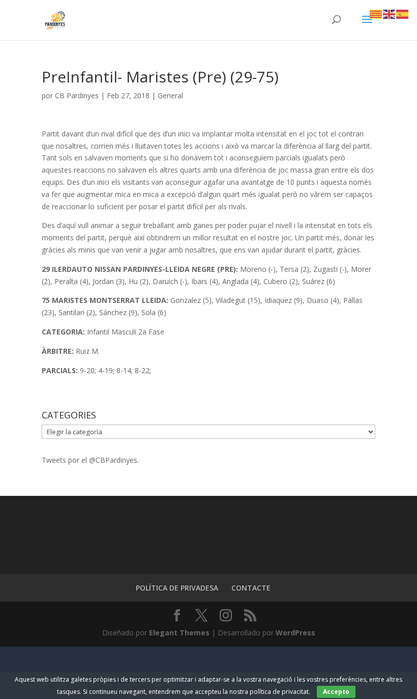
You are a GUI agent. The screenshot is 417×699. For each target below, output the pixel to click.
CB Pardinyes (77, 95)
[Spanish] (402, 13)
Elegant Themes (179, 632)
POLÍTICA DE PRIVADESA (177, 588)
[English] (389, 13)
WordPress (295, 632)
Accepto (336, 691)
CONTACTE (251, 588)
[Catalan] (376, 13)
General (170, 95)
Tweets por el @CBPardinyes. (90, 460)
